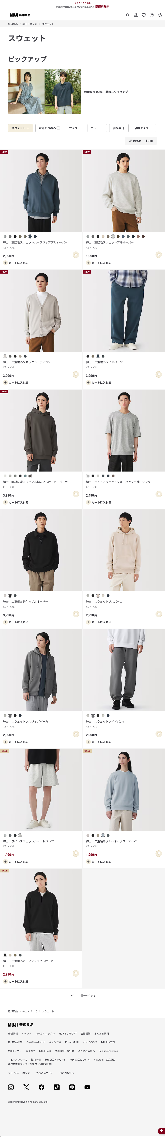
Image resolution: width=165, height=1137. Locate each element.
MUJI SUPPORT (68, 1033)
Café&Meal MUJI (36, 1042)
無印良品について (80, 1059)
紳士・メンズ (30, 23)
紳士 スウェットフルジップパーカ (25, 723)
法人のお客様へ (86, 1051)
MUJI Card (45, 1051)
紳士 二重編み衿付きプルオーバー (25, 603)
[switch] (76, 255)
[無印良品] (20, 1025)
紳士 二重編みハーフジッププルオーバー (29, 963)
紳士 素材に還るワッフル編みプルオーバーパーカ (35, 484)
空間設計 (85, 1033)
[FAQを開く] (152, 13)
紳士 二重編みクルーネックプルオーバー (112, 843)
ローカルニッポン (45, 1033)
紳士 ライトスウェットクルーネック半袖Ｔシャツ (118, 484)
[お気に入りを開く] (144, 13)
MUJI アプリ (15, 1051)
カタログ (30, 1051)
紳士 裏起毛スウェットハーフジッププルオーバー (35, 244)
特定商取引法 (67, 1072)
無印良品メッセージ (55, 1059)
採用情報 (36, 1059)
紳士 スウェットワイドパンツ (106, 723)
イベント (26, 1033)
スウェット (48, 23)
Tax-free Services (108, 1051)
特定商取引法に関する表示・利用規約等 (30, 1064)
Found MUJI (71, 1042)
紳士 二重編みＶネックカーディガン (27, 364)
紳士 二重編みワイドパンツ (104, 364)
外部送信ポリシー (46, 1072)
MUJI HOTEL (108, 1042)
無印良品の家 (15, 1042)
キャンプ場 (55, 1042)
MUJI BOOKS (89, 1042)
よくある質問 (101, 1033)
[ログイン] (136, 13)
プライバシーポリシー (20, 1072)
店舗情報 (13, 1033)
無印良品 (13, 23)
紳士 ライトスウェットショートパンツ (28, 843)
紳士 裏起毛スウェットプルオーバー (110, 244)
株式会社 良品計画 (105, 1059)
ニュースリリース (17, 1059)
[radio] (5, 236)
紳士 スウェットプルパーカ (104, 603)
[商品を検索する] (128, 13)
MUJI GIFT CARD (64, 1051)
